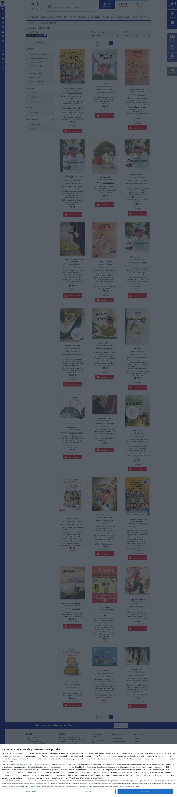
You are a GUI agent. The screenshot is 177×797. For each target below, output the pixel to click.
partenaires (17, 764)
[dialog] (88, 770)
